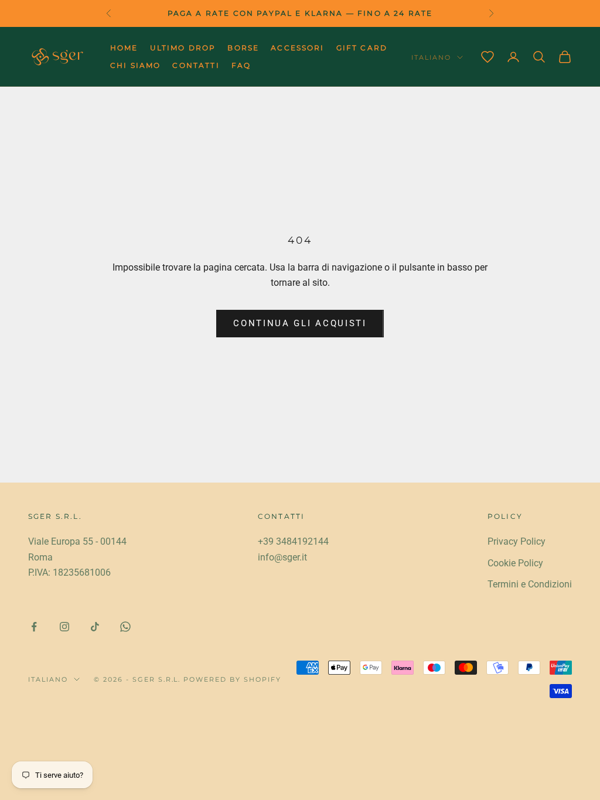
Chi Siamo (135, 65)
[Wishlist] (487, 57)
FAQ (241, 65)
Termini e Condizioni (530, 584)
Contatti (195, 65)
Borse (243, 47)
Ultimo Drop (183, 47)
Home (124, 47)
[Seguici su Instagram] (64, 627)
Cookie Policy (515, 563)
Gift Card (361, 47)
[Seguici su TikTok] (95, 627)
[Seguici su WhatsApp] (125, 627)
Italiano (431, 57)
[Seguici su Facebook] (34, 627)
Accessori (297, 47)
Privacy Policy (517, 541)
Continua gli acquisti (300, 323)
